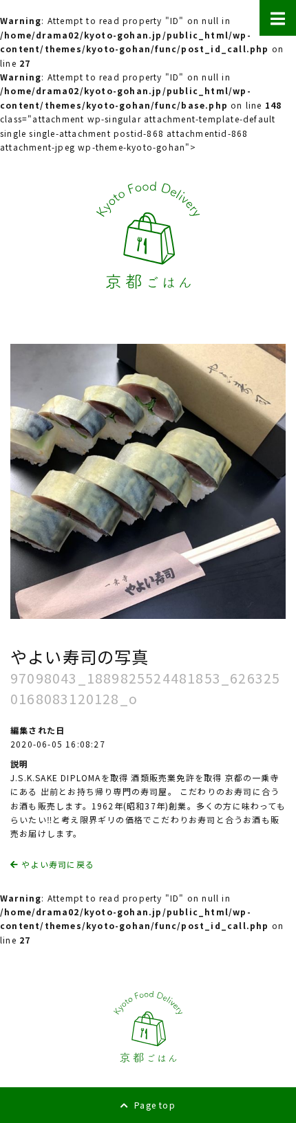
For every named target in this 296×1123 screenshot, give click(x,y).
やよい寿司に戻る (56, 864)
